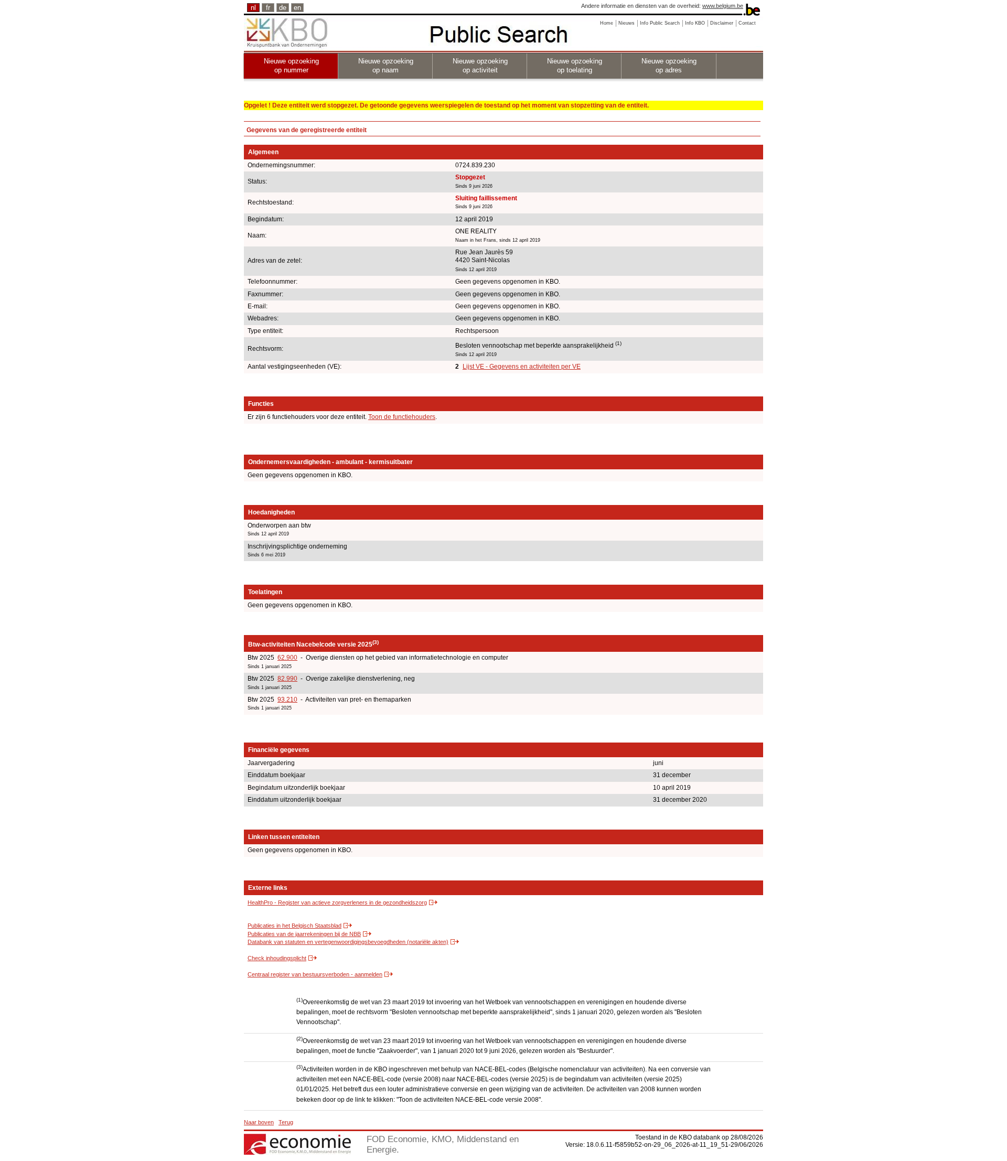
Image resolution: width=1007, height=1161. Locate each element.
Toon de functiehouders (401, 417)
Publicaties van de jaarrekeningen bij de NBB (304, 934)
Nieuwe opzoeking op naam (385, 65)
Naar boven (259, 1122)
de (282, 8)
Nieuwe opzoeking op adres (669, 65)
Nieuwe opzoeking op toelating (574, 65)
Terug (285, 1122)
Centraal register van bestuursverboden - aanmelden (315, 974)
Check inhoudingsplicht (277, 958)
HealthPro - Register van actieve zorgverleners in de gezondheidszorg (337, 902)
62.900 (287, 657)
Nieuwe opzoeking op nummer (291, 65)
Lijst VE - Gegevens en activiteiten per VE (522, 366)
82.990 (287, 678)
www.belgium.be (722, 6)
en (297, 8)
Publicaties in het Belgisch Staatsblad (294, 925)
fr (268, 8)
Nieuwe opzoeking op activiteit (480, 65)
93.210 (287, 699)
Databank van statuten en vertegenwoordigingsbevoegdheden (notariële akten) (348, 942)
